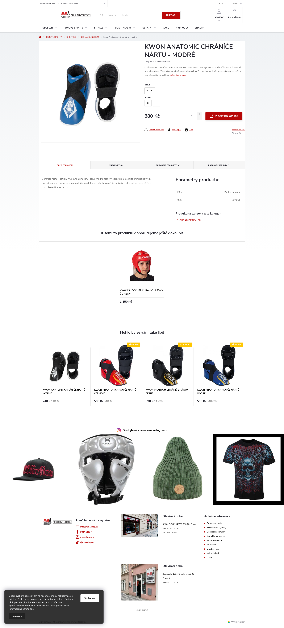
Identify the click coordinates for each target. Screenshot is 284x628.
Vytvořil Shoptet (238, 622)
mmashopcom (87, 537)
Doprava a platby (214, 523)
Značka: (238, 129)
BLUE (150, 90)
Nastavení (17, 616)
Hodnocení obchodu (47, 3)
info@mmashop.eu (89, 526)
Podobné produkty (217, 165)
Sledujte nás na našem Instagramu (145, 430)
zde (32, 609)
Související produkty (166, 165)
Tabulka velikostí (214, 540)
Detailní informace (178, 75)
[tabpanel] (142, 274)
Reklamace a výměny (216, 527)
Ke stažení (211, 545)
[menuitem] (50, 28)
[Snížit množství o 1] (199, 118)
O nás (209, 557)
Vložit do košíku (226, 116)
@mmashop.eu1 (87, 542)
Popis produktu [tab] (65, 165)
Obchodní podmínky (216, 532)
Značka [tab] (116, 165)
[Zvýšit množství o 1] (199, 114)
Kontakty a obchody (69, 3)
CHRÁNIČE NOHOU (190, 220)
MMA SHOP (86, 532)
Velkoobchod (213, 553)
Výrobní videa (213, 549)
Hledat (170, 15)
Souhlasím (89, 598)
